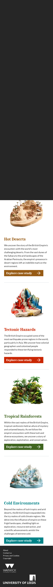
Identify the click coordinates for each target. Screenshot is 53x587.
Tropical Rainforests (23, 416)
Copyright (7, 558)
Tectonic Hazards (20, 329)
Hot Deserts (15, 239)
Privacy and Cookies (11, 556)
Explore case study (19, 273)
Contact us (7, 553)
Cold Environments (21, 503)
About (5, 550)
